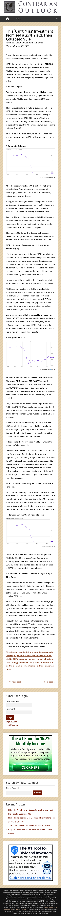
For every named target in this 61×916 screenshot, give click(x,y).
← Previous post (13, 682)
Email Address (12, 701)
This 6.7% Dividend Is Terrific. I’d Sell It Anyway (29, 826)
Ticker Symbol (12, 788)
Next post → (49, 682)
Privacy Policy (21, 909)
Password (10, 709)
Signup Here (11, 722)
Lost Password (12, 725)
